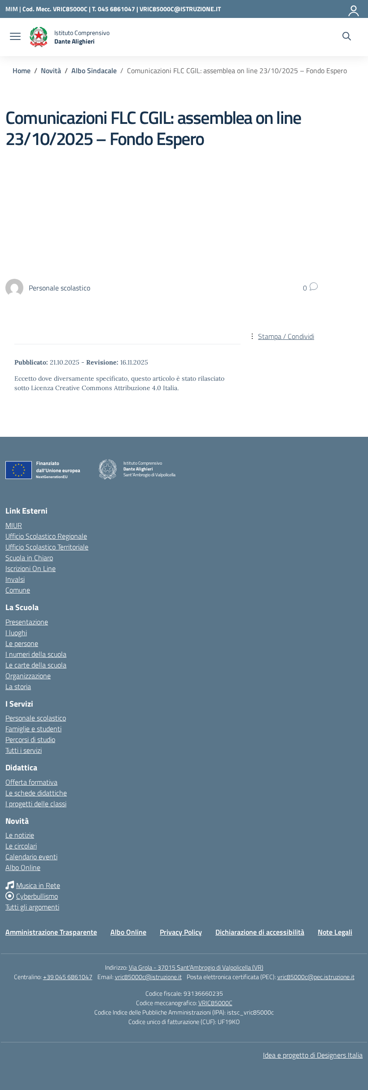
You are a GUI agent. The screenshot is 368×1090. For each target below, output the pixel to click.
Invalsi (15, 579)
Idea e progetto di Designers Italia (313, 1055)
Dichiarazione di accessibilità (259, 932)
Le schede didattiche (36, 792)
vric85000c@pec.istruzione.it (316, 976)
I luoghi (16, 632)
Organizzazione (28, 675)
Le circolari (21, 845)
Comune (17, 590)
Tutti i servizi (23, 750)
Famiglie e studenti (33, 728)
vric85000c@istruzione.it (148, 976)
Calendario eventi (31, 856)
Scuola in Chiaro (29, 557)
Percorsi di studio (30, 739)
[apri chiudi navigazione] (15, 37)
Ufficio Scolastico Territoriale (46, 546)
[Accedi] (354, 9)
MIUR (13, 525)
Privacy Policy (181, 932)
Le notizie (19, 835)
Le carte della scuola (35, 664)
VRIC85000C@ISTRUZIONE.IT (180, 8)
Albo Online (22, 867)
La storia (18, 686)
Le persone (21, 643)
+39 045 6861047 (67, 976)
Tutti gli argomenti (32, 906)
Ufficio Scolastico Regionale (46, 536)
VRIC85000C (215, 1002)
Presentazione (26, 621)
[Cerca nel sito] (347, 37)
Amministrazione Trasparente (51, 932)
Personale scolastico (35, 717)
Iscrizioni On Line (30, 568)
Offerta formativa (31, 782)
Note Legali (335, 932)
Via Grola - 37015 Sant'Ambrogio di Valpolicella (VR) (196, 967)
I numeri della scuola (35, 654)
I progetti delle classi (35, 803)
